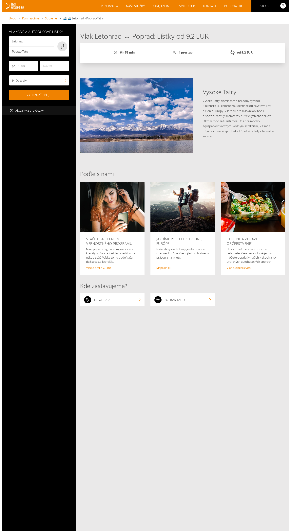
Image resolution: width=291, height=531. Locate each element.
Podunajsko (233, 6)
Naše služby (135, 6)
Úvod (12, 18)
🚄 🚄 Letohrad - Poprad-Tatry (83, 18)
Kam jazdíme (162, 6)
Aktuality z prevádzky (29, 110)
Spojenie (51, 18)
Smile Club (187, 6)
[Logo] (15, 6)
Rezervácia (109, 6)
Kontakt (210, 6)
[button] (62, 46)
